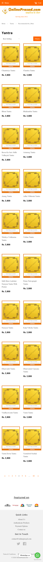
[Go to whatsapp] (37, 555)
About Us (21, 519)
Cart (39, 3)
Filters (37, 39)
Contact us (21, 529)
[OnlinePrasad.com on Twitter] (18, 544)
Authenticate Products (21, 523)
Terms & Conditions (9, 554)
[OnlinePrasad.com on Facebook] (24, 544)
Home (3, 24)
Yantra (12, 24)
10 (34, 476)
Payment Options (21, 526)
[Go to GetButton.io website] (37, 559)
